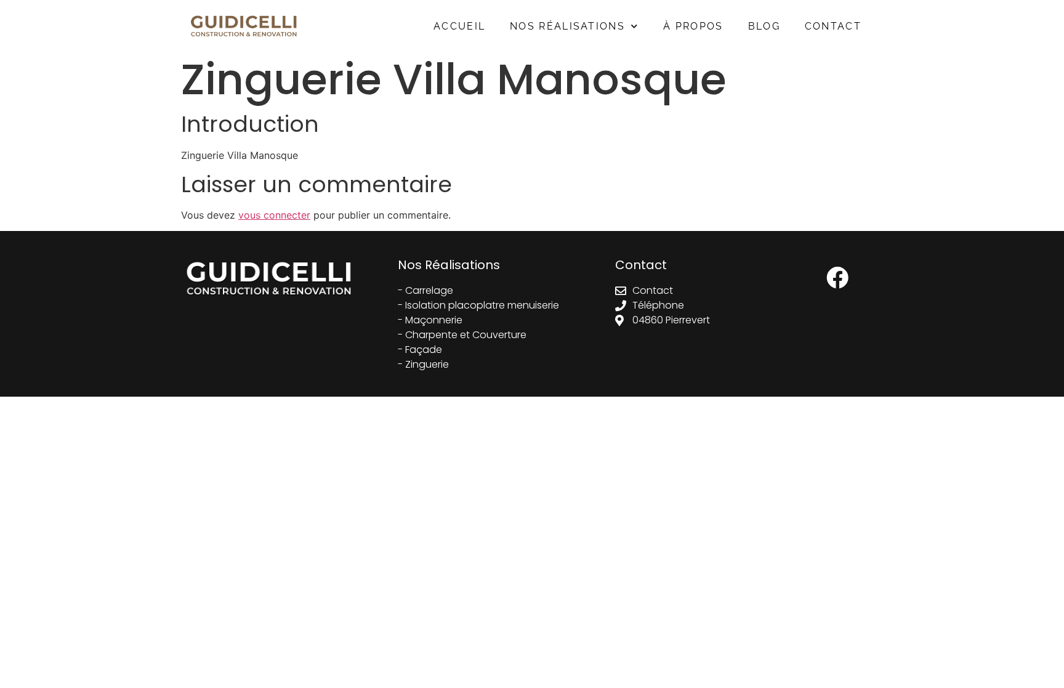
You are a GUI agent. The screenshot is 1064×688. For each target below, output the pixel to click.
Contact (833, 26)
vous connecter (274, 215)
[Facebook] (837, 278)
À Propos (693, 26)
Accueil (459, 26)
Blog (764, 26)
